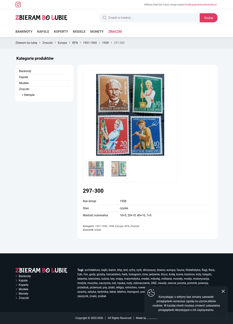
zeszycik (82, 296)
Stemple (29, 95)
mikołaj (155, 278)
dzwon (161, 270)
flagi (204, 270)
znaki (93, 296)
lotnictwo (94, 278)
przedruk (82, 287)
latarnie (82, 278)
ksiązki (206, 274)
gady (92, 274)
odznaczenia (141, 283)
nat (114, 283)
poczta (181, 283)
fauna (180, 270)
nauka (121, 283)
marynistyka (132, 278)
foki (79, 274)
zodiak (102, 296)
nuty (129, 283)
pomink (192, 283)
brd (125, 270)
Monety (97, 31)
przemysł (95, 287)
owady (162, 283)
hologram (135, 274)
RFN (75, 42)
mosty (188, 278)
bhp (119, 270)
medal (145, 278)
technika (102, 291)
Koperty (61, 31)
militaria (166, 278)
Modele (79, 31)
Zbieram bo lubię (26, 42)
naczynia (104, 283)
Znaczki (115, 31)
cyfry (132, 270)
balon (112, 270)
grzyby (101, 274)
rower (141, 287)
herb (124, 274)
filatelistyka (193, 270)
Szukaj (208, 18)
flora (211, 270)
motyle (81, 283)
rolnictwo (131, 287)
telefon (121, 291)
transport (133, 291)
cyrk (139, 270)
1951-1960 (90, 42)
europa (171, 270)
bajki (104, 270)
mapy (119, 278)
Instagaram (18, 4)
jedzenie (154, 274)
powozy (203, 283)
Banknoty (23, 31)
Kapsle (43, 31)
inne (145, 274)
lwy (112, 278)
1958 (105, 42)
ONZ (154, 283)
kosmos (189, 274)
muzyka (92, 283)
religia (120, 287)
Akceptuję (223, 291)
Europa (62, 42)
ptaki (111, 287)
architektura (92, 270)
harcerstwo (113, 274)
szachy (81, 291)
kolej (172, 274)
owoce (172, 283)
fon (86, 274)
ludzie (97, 229)
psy (105, 287)
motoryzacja (201, 278)
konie (179, 274)
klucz (164, 274)
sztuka (92, 291)
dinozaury (149, 270)
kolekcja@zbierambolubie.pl (201, 4)
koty (198, 274)
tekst (113, 291)
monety (178, 278)
